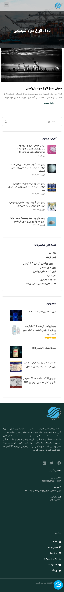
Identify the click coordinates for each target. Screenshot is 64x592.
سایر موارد (51, 276)
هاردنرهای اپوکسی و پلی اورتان (41, 284)
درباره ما (53, 553)
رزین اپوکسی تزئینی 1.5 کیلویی (38, 263)
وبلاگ (54, 570)
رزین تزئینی (50, 257)
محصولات (52, 564)
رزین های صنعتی (47, 267)
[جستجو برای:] (32, 121)
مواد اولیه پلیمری (48, 280)
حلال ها (52, 253)
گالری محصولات (50, 559)
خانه (55, 541)
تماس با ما (53, 547)
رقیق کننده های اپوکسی (44, 271)
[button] (6, 4)
